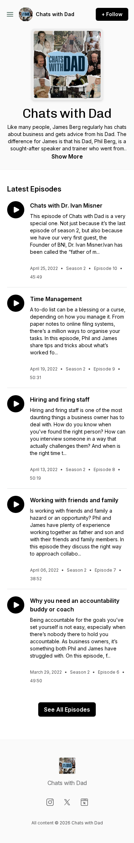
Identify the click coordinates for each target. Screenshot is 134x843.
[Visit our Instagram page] (50, 802)
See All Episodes (67, 709)
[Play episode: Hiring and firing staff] (15, 403)
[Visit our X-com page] (67, 802)
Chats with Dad (55, 14)
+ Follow (112, 14)
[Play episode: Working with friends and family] (15, 504)
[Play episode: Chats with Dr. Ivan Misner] (15, 209)
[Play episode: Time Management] (15, 303)
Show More (67, 156)
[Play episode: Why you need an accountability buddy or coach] (15, 605)
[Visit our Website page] (84, 802)
